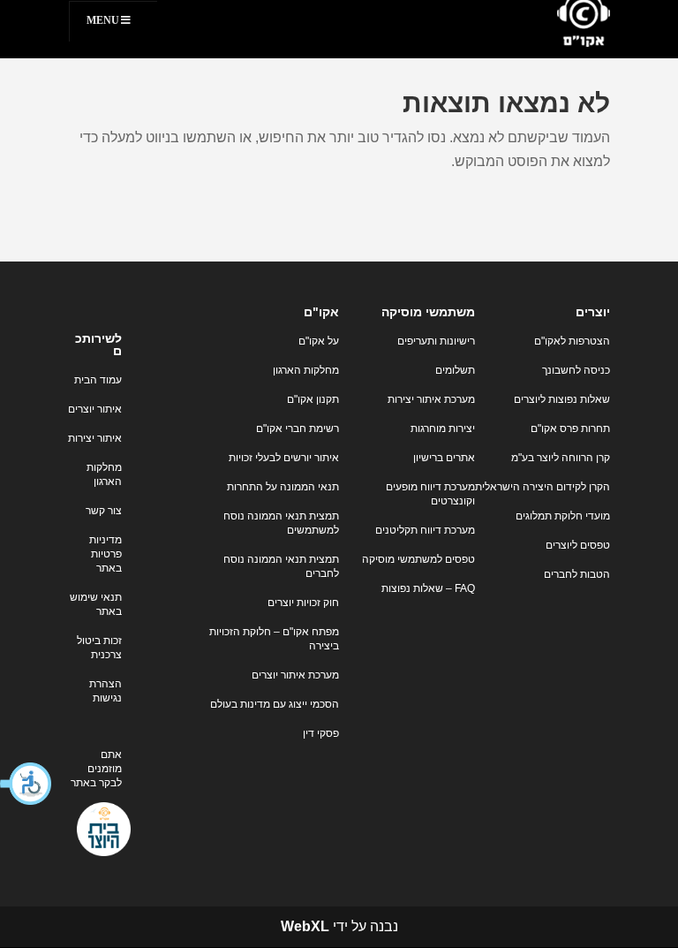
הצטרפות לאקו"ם (572, 341)
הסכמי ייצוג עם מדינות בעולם (274, 704)
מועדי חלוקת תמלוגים (563, 516)
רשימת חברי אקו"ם (297, 428)
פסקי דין (321, 733)
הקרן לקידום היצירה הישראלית (542, 487)
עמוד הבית (98, 380)
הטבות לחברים (577, 574)
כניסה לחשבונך (576, 370)
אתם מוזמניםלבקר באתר (96, 768)
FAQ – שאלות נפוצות (428, 588)
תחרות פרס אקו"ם (570, 428)
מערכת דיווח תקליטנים (425, 530)
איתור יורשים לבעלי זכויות (284, 457)
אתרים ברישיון (444, 457)
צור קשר (104, 510)
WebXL (305, 926)
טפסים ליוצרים (578, 545)
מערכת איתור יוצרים (295, 675)
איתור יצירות (95, 438)
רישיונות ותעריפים (436, 341)
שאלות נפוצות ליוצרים (562, 399)
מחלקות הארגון (306, 370)
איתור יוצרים (95, 409)
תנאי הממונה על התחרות (283, 487)
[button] (26, 784)
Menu (103, 20)
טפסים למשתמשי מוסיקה (418, 559)
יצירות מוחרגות (443, 428)
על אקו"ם (318, 341)
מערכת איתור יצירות (431, 399)
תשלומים (455, 370)
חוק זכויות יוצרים (303, 602)
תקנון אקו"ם (313, 399)
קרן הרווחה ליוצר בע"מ (560, 457)
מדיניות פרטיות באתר (105, 554)
